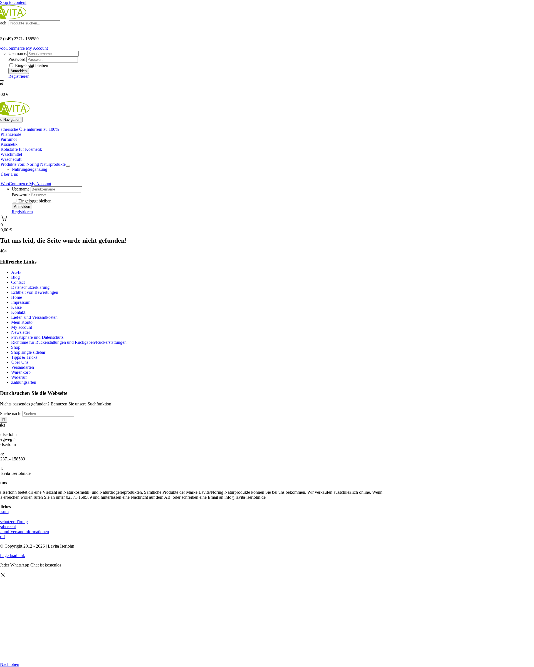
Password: (17, 59)
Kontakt (18, 312)
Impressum (20, 302)
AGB (16, 272)
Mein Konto (22, 322)
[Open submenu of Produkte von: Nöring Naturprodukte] (68, 166)
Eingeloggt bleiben (31, 65)
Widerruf (19, 377)
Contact (18, 282)
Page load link (12, 555)
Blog (15, 277)
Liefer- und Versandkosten (34, 317)
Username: (17, 53)
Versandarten (22, 367)
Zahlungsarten (23, 382)
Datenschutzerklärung (30, 287)
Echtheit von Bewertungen (34, 292)
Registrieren (18, 76)
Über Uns (19, 362)
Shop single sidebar (28, 352)
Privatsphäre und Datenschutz (37, 337)
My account (21, 327)
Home (16, 297)
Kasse (16, 307)
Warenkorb (21, 372)
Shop (15, 347)
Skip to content (13, 2)
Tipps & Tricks (24, 357)
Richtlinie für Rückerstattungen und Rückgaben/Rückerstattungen (69, 342)
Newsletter (20, 332)
